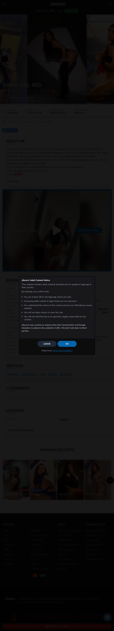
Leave (46, 343)
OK (67, 343)
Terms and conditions (63, 350)
